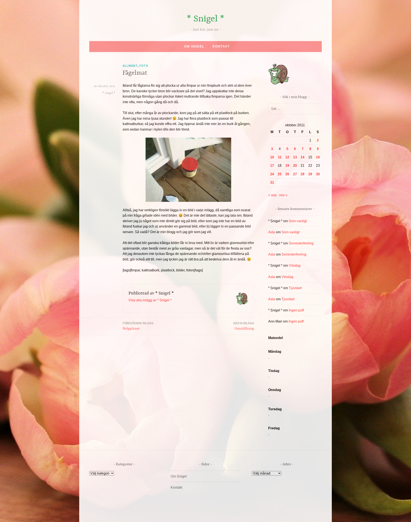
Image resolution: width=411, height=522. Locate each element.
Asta (271, 232)
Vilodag (295, 265)
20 (295, 165)
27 (295, 174)
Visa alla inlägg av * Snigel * (149, 300)
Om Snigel (194, 46)
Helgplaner (138, 326)
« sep (272, 195)
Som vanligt (298, 221)
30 (318, 174)
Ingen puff (296, 310)
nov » (283, 195)
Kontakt (221, 46)
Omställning (243, 326)
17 (272, 165)
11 (279, 157)
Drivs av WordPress (174, 514)
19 (287, 165)
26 (287, 174)
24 (272, 174)
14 (302, 157)
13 (295, 157)
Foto (143, 66)
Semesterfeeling (301, 243)
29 (310, 174)
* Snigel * (205, 19)
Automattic (245, 514)
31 (272, 182)
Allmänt (130, 66)
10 (272, 157)
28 (302, 174)
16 (318, 157)
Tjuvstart (295, 288)
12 (287, 157)
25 (279, 174)
